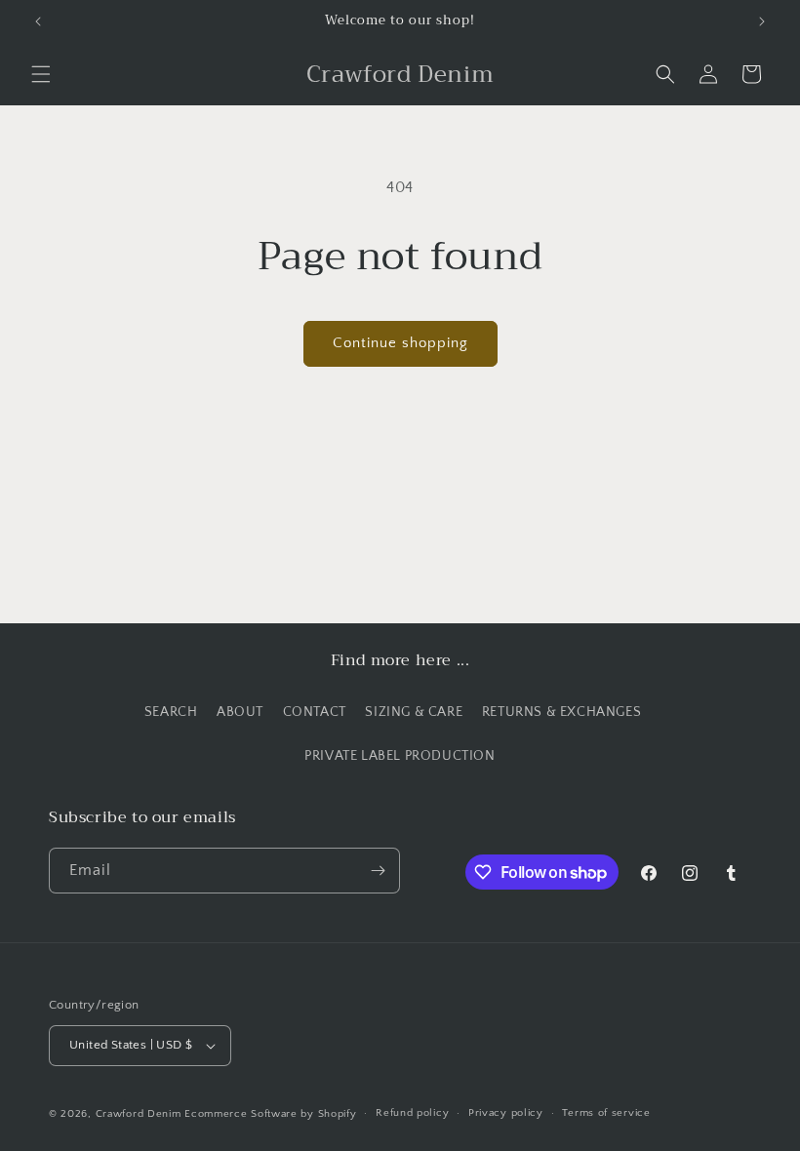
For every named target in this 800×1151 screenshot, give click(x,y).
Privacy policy (505, 1113)
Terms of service (606, 1113)
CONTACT (314, 712)
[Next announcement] (761, 21)
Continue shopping (400, 343)
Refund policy (412, 1113)
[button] (41, 74)
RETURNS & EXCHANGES (561, 712)
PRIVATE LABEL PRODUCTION (399, 756)
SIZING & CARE (413, 712)
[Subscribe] (377, 870)
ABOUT (240, 712)
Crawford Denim (138, 1114)
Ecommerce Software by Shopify (270, 1114)
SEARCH (171, 712)
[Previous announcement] (38, 21)
